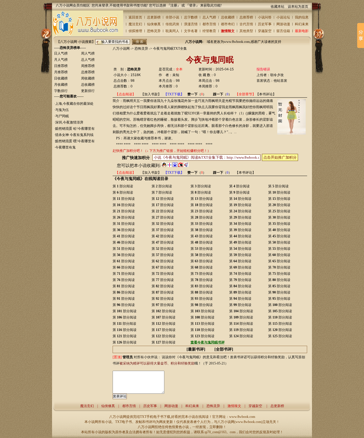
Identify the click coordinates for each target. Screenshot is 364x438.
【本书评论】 (266, 94)
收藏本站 (277, 7)
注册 (173, 5)
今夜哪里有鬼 (65, 147)
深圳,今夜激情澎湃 (69, 122)
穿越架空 (265, 31)
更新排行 (88, 91)
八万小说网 (121, 49)
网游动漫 (283, 24)
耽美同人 (172, 31)
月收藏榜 (61, 85)
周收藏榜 (88, 78)
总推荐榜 (246, 17)
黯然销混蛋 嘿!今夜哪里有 (75, 141)
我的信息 (302, 17)
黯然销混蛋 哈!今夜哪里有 (75, 129)
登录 (192, 5)
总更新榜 (154, 17)
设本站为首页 (298, 7)
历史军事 (265, 24)
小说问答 (265, 17)
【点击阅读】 (125, 94)
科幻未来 (302, 24)
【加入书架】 (151, 94)
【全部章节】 (245, 94)
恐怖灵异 (154, 31)
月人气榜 (61, 60)
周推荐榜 (88, 66)
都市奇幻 (228, 24)
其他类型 (246, 31)
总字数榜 (191, 17)
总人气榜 (209, 17)
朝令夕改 (277, 75)
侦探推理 (135, 31)
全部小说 (172, 17)
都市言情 (209, 24)
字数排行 (61, 91)
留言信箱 (283, 31)
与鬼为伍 (62, 110)
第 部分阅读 (123, 186)
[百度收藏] (175, 165)
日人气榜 (61, 53)
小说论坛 (283, 17)
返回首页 (135, 17)
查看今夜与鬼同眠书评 (208, 342)
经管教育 (209, 31)
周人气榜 (88, 53)
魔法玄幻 (135, 24)
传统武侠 (172, 24)
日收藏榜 (61, 78)
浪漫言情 (191, 24)
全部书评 (224, 349)
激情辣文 (228, 31)
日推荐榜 (61, 66)
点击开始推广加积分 (280, 157)
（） (196, 94)
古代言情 (246, 24)
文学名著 (191, 31)
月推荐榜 (61, 72)
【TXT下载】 (174, 94)
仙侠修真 (154, 24)
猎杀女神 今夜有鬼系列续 (74, 135)
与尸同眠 (62, 116)
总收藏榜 (228, 17)
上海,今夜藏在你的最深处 (74, 104)
